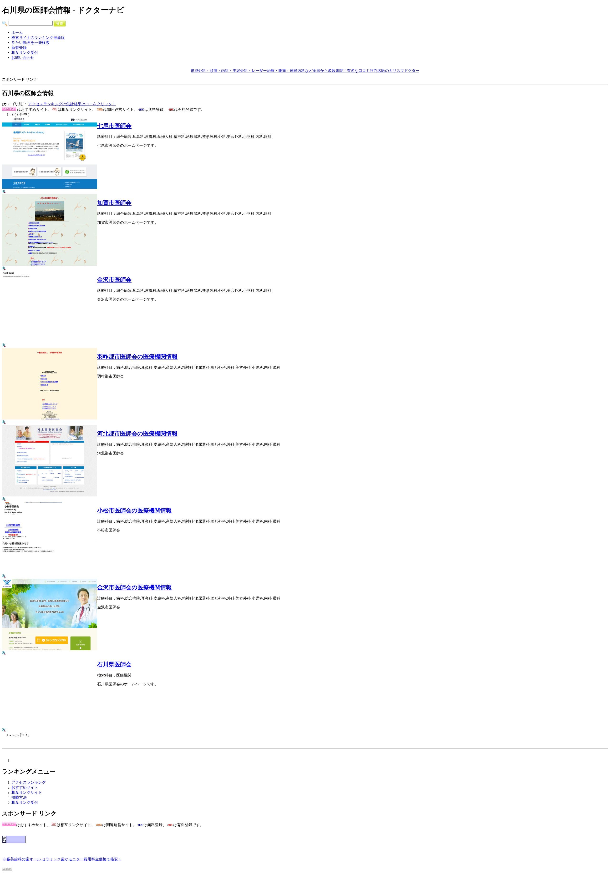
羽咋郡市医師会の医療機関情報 (137, 357)
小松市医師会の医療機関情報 (134, 510)
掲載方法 (19, 797)
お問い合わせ (22, 58)
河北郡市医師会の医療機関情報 (137, 433)
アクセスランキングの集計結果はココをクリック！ (72, 104)
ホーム (17, 32)
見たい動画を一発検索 (30, 42)
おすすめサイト (24, 787)
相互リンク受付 (24, 53)
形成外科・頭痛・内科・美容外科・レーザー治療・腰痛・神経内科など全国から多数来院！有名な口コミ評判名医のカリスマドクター (305, 71)
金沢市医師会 (114, 280)
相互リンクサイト (26, 792)
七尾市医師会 (114, 126)
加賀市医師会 (114, 203)
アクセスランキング (28, 782)
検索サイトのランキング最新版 (38, 37)
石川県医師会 (114, 664)
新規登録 (19, 47)
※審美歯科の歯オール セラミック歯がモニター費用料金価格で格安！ (62, 859)
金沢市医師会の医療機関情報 (134, 587)
